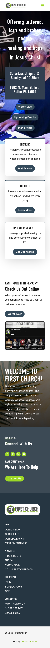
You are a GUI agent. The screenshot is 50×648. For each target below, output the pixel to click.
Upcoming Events (25, 117)
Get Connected (25, 251)
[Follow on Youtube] (24, 454)
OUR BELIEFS (12, 534)
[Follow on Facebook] (7, 454)
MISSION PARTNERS (16, 543)
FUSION (9, 560)
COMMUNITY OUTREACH (19, 569)
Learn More (25, 210)
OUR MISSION (12, 529)
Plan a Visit (25, 127)
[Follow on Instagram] (18, 454)
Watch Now (25, 168)
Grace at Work (29, 641)
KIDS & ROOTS (13, 555)
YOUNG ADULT (13, 564)
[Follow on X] (13, 454)
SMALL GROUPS (14, 586)
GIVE (7, 591)
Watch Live (25, 106)
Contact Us (14, 478)
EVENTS (9, 582)
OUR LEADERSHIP (14, 538)
